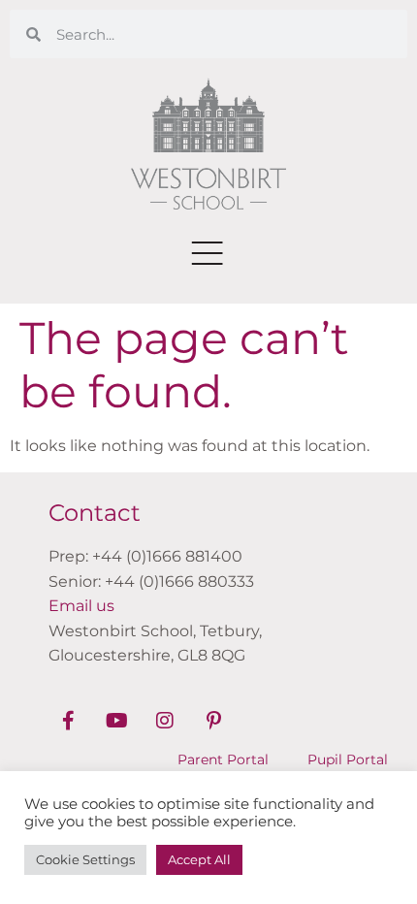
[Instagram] (164, 720)
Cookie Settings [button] (85, 859)
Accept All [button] (199, 859)
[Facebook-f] (67, 720)
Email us (81, 606)
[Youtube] (116, 720)
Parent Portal (223, 759)
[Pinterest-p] (213, 720)
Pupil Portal (347, 759)
